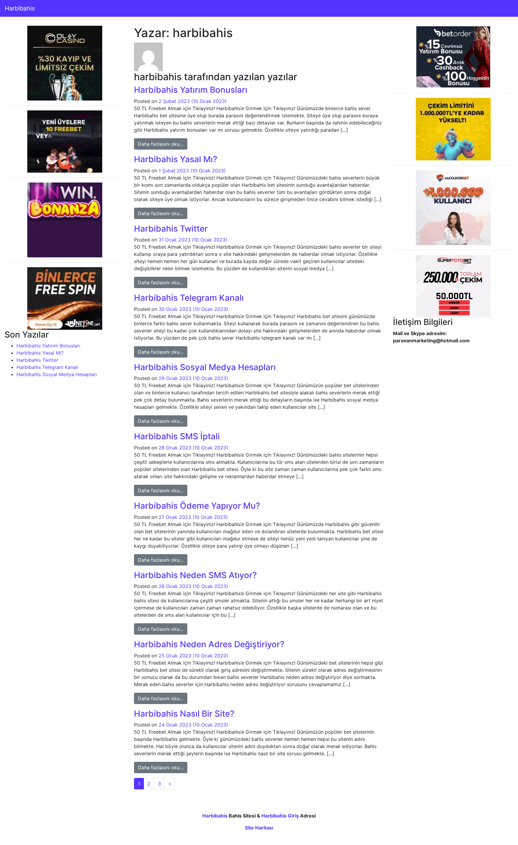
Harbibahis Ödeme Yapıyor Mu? (197, 506)
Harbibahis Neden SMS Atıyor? (195, 575)
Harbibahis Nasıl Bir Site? (184, 714)
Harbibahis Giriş (280, 816)
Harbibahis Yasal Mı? (40, 353)
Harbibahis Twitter (37, 360)
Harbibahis (20, 8)
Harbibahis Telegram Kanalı (47, 367)
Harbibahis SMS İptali (177, 436)
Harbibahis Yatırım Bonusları (48, 346)
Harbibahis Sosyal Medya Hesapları (56, 374)
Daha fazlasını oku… (162, 144)
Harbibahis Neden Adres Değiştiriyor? (209, 644)
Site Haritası (259, 828)
